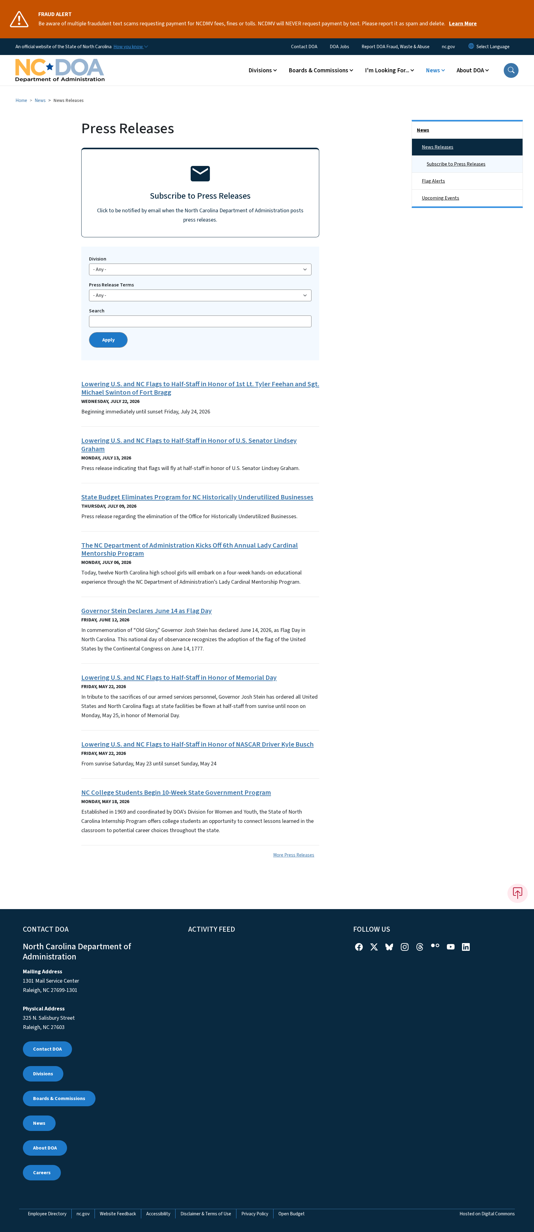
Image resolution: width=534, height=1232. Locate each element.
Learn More (463, 24)
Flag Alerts (433, 181)
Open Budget (291, 1213)
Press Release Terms (111, 285)
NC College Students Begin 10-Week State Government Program (176, 793)
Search (96, 310)
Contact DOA (304, 46)
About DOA (45, 1148)
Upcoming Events (440, 198)
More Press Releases (293, 855)
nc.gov (448, 46)
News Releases (437, 147)
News (40, 100)
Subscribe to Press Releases (456, 164)
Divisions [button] (260, 70)
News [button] (433, 70)
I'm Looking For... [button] (387, 70)
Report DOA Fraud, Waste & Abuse (396, 46)
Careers (42, 1172)
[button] (511, 70)
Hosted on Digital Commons (487, 1213)
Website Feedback (118, 1213)
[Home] (59, 63)
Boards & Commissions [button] (318, 70)
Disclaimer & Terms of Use (205, 1213)
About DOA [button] (470, 70)
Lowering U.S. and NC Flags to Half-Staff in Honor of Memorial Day (179, 678)
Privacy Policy (254, 1213)
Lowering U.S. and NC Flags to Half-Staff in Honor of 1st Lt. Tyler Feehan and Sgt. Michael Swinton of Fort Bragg (200, 388)
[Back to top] (517, 893)
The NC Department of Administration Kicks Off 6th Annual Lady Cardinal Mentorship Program (189, 549)
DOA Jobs (339, 46)
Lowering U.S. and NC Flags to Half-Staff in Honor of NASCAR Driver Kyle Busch (197, 744)
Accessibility (158, 1213)
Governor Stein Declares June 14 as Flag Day (146, 611)
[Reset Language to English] (471, 46)
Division (97, 259)
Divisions (43, 1073)
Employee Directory (47, 1213)
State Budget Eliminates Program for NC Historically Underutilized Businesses (197, 497)
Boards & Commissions (59, 1098)
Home (21, 100)
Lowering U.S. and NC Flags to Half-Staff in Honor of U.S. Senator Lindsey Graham (189, 445)
